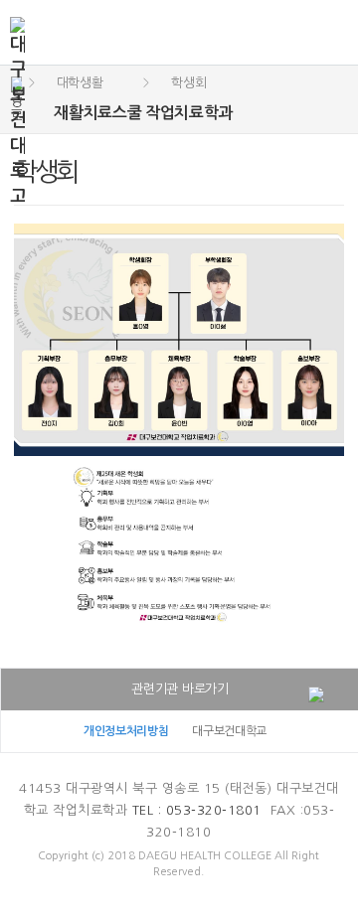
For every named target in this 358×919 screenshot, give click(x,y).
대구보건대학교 (229, 731)
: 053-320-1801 (197, 810)
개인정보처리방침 (126, 731)
